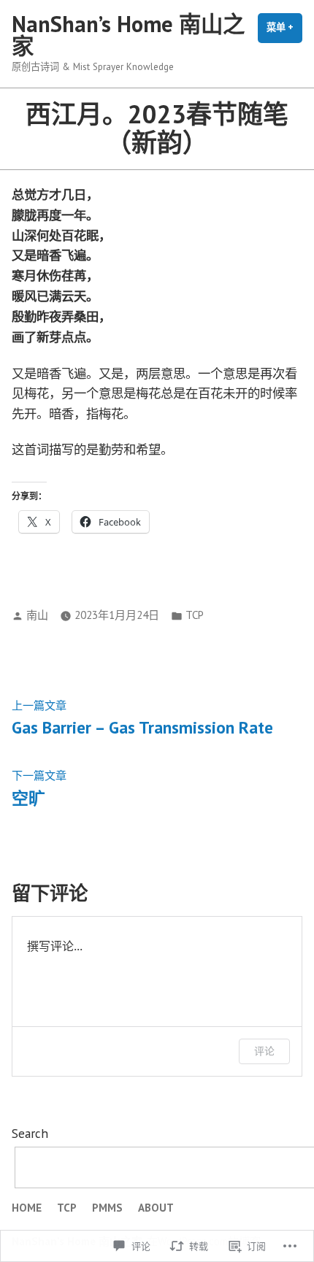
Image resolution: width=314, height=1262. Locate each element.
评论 (264, 1050)
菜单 (284, 32)
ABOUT (156, 1208)
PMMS (107, 1208)
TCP (194, 615)
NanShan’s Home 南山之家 (128, 34)
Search (30, 1133)
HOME (27, 1208)
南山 (37, 615)
